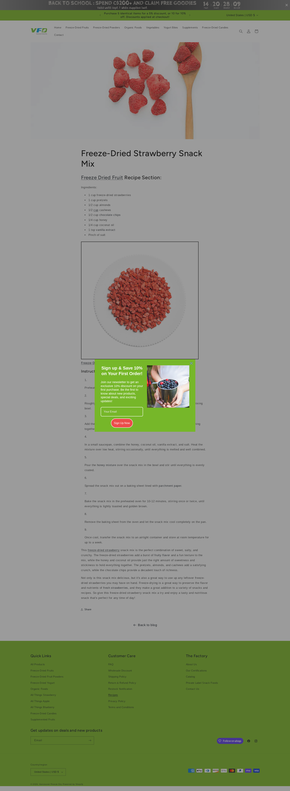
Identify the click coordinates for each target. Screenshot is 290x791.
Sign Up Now (122, 423)
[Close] (191, 363)
